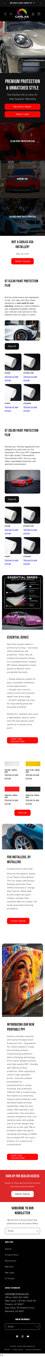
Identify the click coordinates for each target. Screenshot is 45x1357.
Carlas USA (21, 1346)
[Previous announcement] (5, 3)
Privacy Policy (11, 1255)
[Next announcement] (40, 3)
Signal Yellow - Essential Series (33, 771)
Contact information (33, 1349)
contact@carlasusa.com (17, 1294)
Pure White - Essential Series (11, 771)
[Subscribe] (37, 1231)
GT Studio (9, 1278)
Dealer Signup (22, 261)
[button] (5, 14)
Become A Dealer (23, 106)
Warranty (9, 1267)
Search (8, 1249)
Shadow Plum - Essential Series (32, 796)
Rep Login (9, 1272)
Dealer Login (22, 114)
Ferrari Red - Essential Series (11, 796)
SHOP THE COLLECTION (18, 740)
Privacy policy (17, 1349)
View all (22, 812)
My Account (10, 1261)
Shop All (12, 346)
